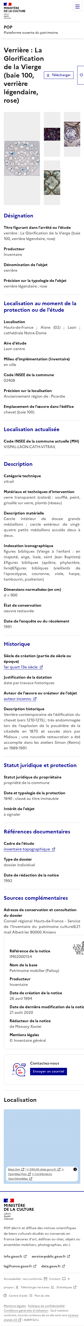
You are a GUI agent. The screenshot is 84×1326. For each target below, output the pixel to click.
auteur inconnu (17, 698)
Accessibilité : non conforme (23, 1279)
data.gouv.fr (51, 1266)
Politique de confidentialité (46, 1306)
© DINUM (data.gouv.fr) (41, 1169)
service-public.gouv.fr (49, 1256)
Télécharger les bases (35, 1287)
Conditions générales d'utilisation (26, 1311)
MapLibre (14, 1169)
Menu (77, 6)
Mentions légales (15, 1306)
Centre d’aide (18, 1296)
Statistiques (64, 1287)
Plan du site (42, 1296)
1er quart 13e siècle (21, 667)
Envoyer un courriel (48, 1071)
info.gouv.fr (13, 1256)
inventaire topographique (27, 849)
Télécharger (61, 75)
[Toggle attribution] (75, 1169)
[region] (42, 1146)
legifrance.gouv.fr (18, 1266)
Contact (54, 1279)
